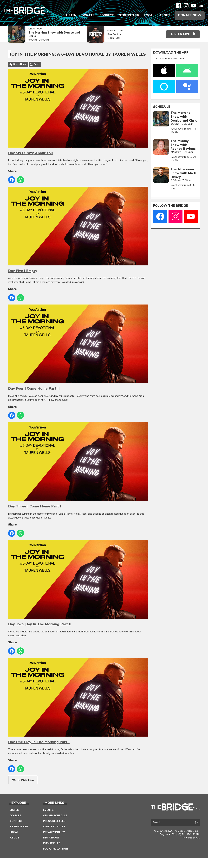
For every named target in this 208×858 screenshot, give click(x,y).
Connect (106, 15)
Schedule (161, 106)
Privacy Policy (54, 832)
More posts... (23, 780)
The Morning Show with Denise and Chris (54, 34)
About (164, 15)
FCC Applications (56, 849)
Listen (71, 15)
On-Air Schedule (55, 815)
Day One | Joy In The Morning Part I (39, 742)
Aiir (197, 837)
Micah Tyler (113, 37)
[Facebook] (178, 5)
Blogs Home (19, 64)
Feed (36, 64)
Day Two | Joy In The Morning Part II (39, 624)
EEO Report (51, 837)
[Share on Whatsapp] (20, 179)
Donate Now (189, 15)
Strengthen (129, 15)
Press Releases (54, 821)
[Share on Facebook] (11, 179)
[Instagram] (186, 5)
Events (48, 810)
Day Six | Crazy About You (30, 153)
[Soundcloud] (201, 5)
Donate (88, 15)
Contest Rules (54, 826)
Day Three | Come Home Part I (34, 506)
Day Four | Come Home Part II (34, 388)
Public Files (51, 843)
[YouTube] (193, 5)
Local (149, 15)
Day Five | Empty (22, 270)
